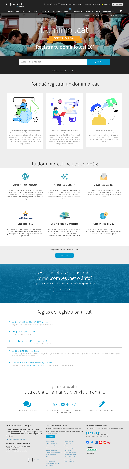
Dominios (10, 11)
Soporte (97, 4)
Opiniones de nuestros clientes (53, 448)
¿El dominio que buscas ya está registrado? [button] (32, 362)
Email (35, 11)
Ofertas (55, 4)
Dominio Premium (111, 16)
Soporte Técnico (68, 443)
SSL (29, 11)
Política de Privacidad (51, 454)
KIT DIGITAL (49, 459)
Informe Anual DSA (50, 461)
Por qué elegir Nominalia (70, 452)
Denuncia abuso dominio (70, 454)
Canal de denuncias (69, 461)
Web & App (67, 11)
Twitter (92, 442)
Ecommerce (78, 11)
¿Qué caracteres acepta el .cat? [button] (26, 350)
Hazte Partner (67, 450)
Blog (48, 4)
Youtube (100, 442)
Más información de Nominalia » (16, 439)
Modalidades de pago (69, 448)
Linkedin (96, 442)
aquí (75, 71)
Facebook (87, 442)
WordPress (57, 11)
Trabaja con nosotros (51, 445)
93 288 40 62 (64, 404)
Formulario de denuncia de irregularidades (52, 464)
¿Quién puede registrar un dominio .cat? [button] (30, 321)
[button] (120, 15)
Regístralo (64, 255)
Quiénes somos (50, 441)
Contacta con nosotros (51, 443)
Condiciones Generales (51, 450)
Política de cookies (50, 457)
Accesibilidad (108, 11)
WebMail (63, 4)
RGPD (98, 11)
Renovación (88, 4)
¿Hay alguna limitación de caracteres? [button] (29, 341)
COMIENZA (50, 436)
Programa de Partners (74, 4)
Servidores (20, 11)
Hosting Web (45, 11)
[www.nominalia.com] (15, 4)
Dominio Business (97, 16)
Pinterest (109, 442)
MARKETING (89, 11)
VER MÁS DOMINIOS (64, 289)
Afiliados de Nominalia (69, 457)
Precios (66, 445)
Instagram (104, 442)
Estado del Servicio (69, 441)
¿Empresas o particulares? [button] (24, 331)
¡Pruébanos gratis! (68, 459)
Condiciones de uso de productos (54, 452)
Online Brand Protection (34, 365)
